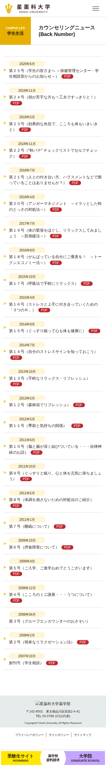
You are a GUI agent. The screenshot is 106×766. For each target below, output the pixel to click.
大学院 (85, 758)
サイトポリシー (59, 735)
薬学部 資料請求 (53, 758)
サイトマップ (82, 735)
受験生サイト (20, 758)
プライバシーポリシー (29, 735)
